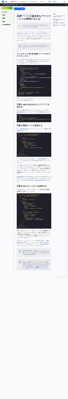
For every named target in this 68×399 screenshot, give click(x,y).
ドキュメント (24, 1)
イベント (42, 1)
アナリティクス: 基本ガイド (35, 267)
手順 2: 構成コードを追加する (59, 22)
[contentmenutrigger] (59, 14)
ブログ (49, 1)
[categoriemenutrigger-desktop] (19, 9)
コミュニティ (33, 1)
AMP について (14, 1)
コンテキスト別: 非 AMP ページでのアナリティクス (59, 16)
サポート (55, 1)
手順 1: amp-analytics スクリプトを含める (59, 20)
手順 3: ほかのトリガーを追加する (59, 26)
